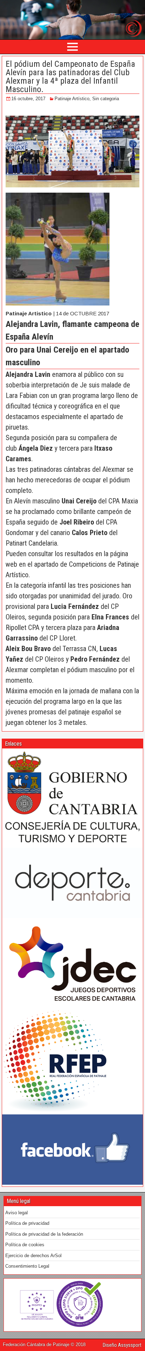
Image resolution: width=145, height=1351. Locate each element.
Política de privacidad (27, 1223)
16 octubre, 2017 (28, 98)
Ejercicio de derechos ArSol (33, 1255)
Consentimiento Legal (27, 1266)
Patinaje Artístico (72, 98)
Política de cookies (24, 1244)
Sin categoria (105, 98)
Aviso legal (16, 1212)
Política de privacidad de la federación (44, 1234)
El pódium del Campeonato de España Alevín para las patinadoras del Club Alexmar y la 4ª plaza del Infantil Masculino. (70, 76)
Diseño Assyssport (122, 1345)
